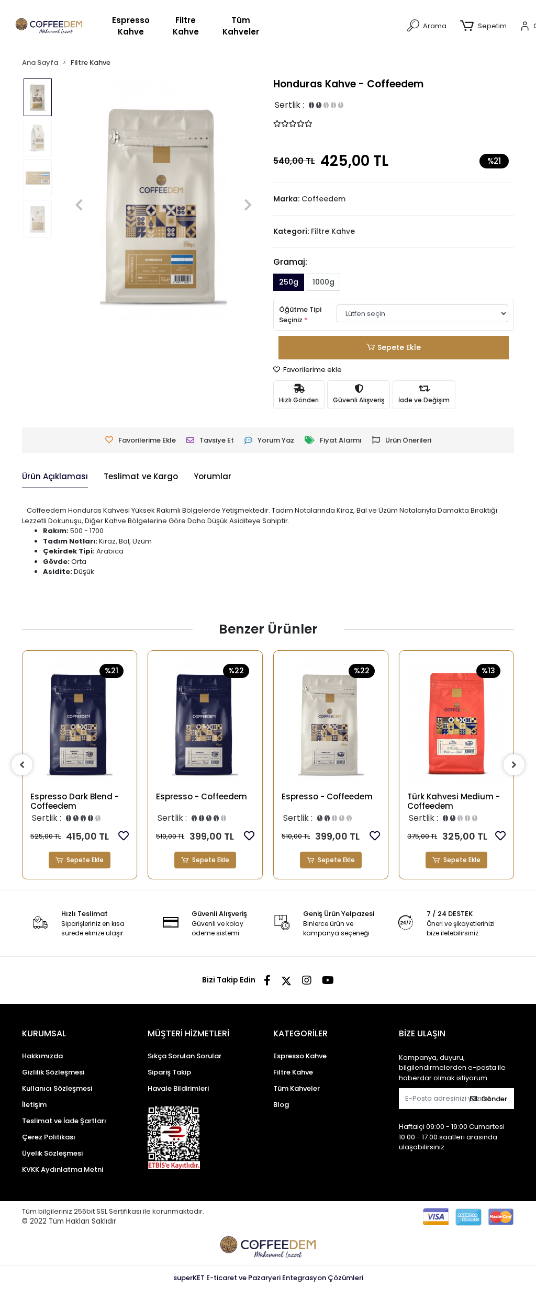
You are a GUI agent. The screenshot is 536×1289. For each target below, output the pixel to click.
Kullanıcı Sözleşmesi (57, 1088)
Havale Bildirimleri (178, 1088)
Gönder (494, 1099)
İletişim (34, 1105)
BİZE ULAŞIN (422, 1033)
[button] (485, 26)
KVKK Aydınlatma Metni (62, 1169)
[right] (514, 764)
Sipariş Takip (169, 1072)
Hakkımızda (42, 1056)
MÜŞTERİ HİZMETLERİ (188, 1033)
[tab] (55, 477)
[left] (22, 764)
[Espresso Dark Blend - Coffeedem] (79, 724)
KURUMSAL (44, 1033)
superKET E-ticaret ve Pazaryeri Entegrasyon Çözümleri (268, 1278)
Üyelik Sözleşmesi (52, 1153)
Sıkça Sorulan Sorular (184, 1056)
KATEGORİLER (300, 1033)
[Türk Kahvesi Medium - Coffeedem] (456, 724)
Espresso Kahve (131, 26)
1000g (323, 282)
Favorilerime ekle (312, 370)
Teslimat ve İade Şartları (64, 1121)
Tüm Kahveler (240, 26)
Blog (281, 1105)
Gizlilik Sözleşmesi (53, 1072)
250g (288, 282)
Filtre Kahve (186, 26)
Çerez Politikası (48, 1137)
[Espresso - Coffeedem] (205, 724)
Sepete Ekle (399, 347)
